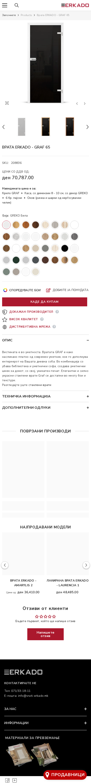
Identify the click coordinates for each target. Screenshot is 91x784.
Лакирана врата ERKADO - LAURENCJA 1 (68, 583)
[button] (77, 103)
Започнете (9, 15)
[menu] (4, 5)
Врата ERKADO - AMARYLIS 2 (23, 583)
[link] (23, 506)
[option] (45, 64)
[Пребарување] (16, 5)
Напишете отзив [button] (45, 634)
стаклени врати (40, 385)
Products (26, 15)
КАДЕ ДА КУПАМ (44, 302)
